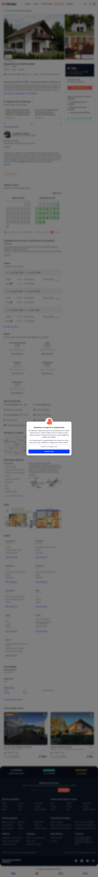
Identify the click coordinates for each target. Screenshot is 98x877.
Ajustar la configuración (49, 447)
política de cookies (49, 437)
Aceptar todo (49, 451)
